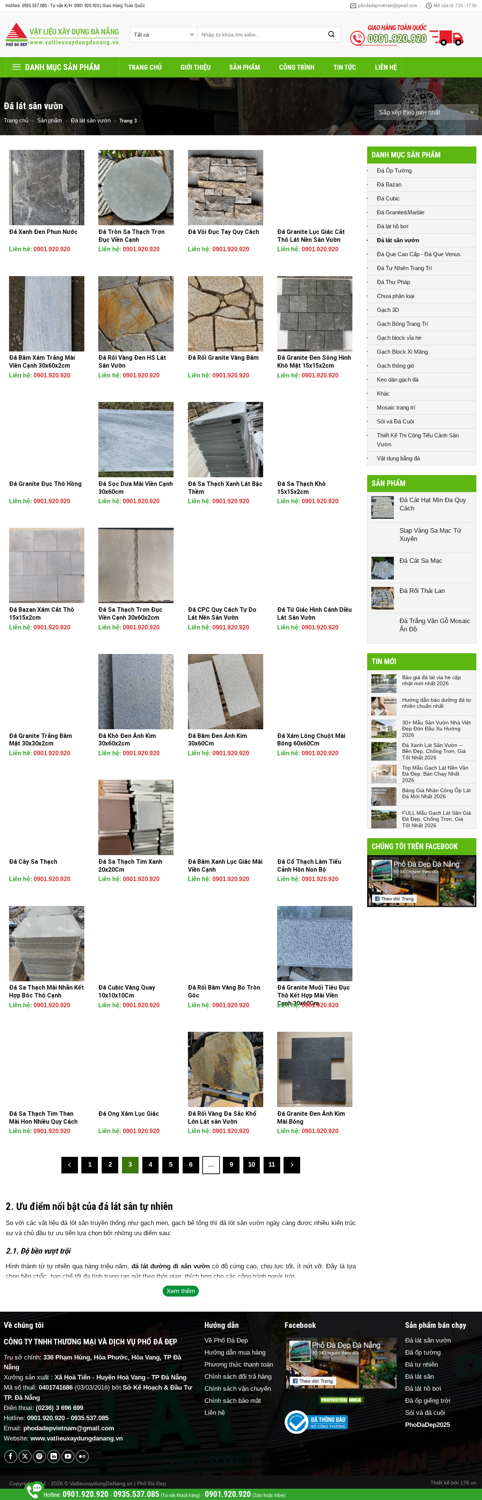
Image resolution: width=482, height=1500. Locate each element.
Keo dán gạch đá (397, 379)
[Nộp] (332, 34)
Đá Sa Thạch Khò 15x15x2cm (301, 487)
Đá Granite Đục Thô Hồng (45, 483)
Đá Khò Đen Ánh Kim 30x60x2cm (127, 739)
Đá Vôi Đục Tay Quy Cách (223, 231)
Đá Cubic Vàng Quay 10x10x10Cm (126, 991)
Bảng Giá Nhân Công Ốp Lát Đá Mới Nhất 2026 (436, 793)
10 (251, 1164)
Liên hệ (386, 67)
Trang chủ (145, 67)
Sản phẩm (244, 67)
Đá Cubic (388, 198)
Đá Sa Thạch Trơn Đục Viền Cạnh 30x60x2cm (130, 613)
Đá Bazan (389, 184)
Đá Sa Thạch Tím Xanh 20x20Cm (130, 865)
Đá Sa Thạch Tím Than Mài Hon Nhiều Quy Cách (43, 1117)
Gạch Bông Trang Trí (402, 324)
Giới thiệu (195, 67)
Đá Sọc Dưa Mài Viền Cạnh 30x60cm (135, 487)
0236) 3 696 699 (60, 1407)
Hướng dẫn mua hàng (234, 1352)
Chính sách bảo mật (232, 1400)
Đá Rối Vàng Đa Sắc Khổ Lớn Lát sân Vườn (222, 1117)
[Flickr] (82, 1456)
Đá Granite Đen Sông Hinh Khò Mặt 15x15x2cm (314, 361)
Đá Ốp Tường (394, 170)
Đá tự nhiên (421, 1364)
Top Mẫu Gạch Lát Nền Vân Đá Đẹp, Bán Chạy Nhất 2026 (435, 774)
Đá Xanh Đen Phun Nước (43, 231)
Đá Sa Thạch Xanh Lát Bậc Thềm (225, 487)
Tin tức (344, 67)
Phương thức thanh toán (238, 1364)
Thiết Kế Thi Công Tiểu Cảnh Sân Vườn (418, 440)
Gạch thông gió (395, 365)
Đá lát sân (419, 1376)
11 (271, 1164)
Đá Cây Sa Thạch (33, 861)
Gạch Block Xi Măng (402, 351)
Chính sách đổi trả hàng (238, 1376)
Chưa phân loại (395, 296)
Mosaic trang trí (396, 407)
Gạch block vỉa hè (399, 338)
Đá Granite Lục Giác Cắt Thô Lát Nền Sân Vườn (311, 235)
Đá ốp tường (423, 1352)
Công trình (296, 67)
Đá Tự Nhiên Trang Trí (404, 268)
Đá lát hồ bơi (392, 226)
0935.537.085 (89, 1418)
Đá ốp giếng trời (427, 1400)
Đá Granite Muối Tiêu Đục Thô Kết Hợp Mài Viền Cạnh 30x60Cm (313, 995)
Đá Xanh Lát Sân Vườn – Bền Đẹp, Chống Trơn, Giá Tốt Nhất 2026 (434, 751)
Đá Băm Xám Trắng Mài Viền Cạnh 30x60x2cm (42, 361)
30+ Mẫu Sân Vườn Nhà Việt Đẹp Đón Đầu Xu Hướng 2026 (436, 728)
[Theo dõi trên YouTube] (68, 1456)
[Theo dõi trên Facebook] (10, 1456)
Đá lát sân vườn (91, 120)
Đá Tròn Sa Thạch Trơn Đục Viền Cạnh (131, 235)
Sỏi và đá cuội (425, 1412)
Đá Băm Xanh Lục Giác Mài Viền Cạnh (225, 865)
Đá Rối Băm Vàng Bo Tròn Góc (224, 991)
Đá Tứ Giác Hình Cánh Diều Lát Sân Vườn (314, 613)
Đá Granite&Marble (400, 212)
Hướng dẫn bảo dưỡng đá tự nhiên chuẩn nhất (436, 703)
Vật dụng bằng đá (398, 458)
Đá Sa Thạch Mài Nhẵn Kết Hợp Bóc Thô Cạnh (46, 991)
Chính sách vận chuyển (237, 1388)
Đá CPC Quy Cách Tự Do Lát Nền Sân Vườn (222, 613)
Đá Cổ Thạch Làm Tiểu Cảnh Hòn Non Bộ (309, 865)
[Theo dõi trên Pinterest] (39, 1456)
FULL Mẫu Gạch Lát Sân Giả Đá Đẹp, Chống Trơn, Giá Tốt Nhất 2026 (436, 819)
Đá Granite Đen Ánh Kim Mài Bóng (311, 1117)
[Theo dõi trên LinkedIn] (53, 1456)
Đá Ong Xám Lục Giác (128, 1113)
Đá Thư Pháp (393, 282)
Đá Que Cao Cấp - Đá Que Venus (419, 254)
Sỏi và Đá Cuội (395, 421)
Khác (383, 393)
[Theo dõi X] (25, 1456)
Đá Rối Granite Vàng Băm (223, 357)
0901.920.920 (52, 249)
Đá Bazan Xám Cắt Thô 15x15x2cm (41, 613)
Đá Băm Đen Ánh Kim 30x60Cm (217, 739)
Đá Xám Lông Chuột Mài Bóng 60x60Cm (311, 739)
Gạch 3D (388, 310)
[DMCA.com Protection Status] (341, 1400)
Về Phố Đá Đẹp (226, 1340)
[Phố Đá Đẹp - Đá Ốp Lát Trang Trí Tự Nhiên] (62, 34)
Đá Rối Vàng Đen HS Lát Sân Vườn (132, 361)
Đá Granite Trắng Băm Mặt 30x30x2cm (40, 739)
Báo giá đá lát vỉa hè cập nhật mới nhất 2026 (431, 680)
